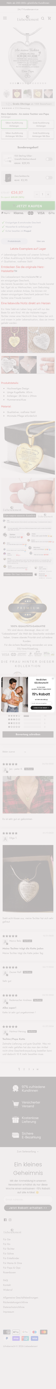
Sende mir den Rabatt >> (41, 708)
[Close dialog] (53, 678)
